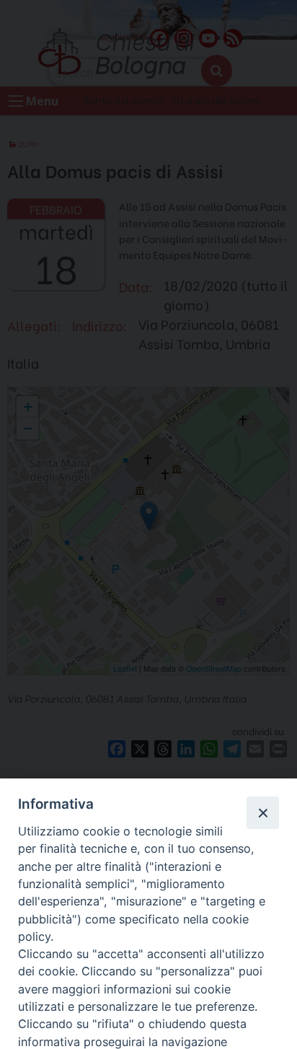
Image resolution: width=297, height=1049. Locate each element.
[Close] (262, 812)
